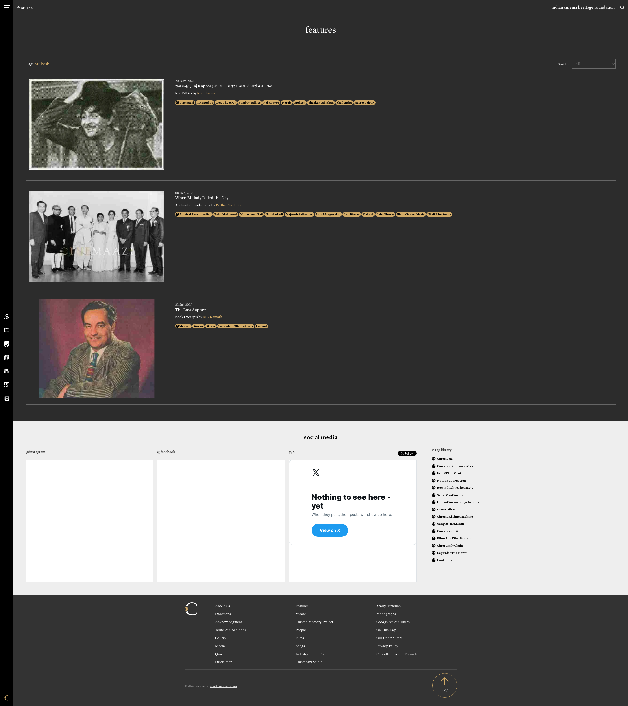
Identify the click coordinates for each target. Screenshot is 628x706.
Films (300, 637)
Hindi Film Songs (439, 214)
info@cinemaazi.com (223, 686)
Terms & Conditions (230, 629)
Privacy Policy (387, 645)
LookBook (444, 560)
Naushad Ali (274, 214)
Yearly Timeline (388, 605)
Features (302, 605)
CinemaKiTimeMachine (455, 516)
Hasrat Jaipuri (364, 102)
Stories (198, 326)
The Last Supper (190, 309)
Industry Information (311, 653)
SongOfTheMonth (450, 524)
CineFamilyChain (450, 545)
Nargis (286, 102)
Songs (300, 645)
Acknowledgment (228, 621)
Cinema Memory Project (314, 621)
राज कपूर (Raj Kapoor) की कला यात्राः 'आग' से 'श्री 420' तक (223, 86)
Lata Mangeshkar (328, 214)
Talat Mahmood (225, 214)
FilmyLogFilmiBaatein (454, 538)
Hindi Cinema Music (411, 214)
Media (220, 645)
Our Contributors (389, 637)
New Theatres (226, 102)
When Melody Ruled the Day (201, 198)
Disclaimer (223, 661)
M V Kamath (212, 317)
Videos (301, 613)
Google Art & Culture (393, 621)
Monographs (386, 613)
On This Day (386, 629)
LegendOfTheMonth (452, 553)
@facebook (166, 452)
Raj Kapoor (271, 102)
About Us (222, 605)
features (25, 8)
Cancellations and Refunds (396, 653)
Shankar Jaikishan (321, 102)
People (301, 629)
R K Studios (205, 102)
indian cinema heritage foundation (583, 7)
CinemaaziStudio (450, 531)
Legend (261, 326)
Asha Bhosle (385, 214)
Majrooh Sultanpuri (299, 214)
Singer (210, 326)
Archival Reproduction (195, 214)
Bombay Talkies (250, 102)
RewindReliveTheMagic (455, 487)
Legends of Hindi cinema (235, 326)
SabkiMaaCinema (450, 495)
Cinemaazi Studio (309, 661)
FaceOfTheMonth (450, 473)
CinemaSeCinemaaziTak (455, 466)
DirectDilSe (446, 509)
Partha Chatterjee (229, 205)
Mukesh (299, 102)
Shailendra (344, 102)
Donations (223, 613)
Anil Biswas (352, 214)
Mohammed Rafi (251, 214)
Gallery (220, 637)
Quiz (218, 653)
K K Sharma (206, 93)
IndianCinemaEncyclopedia (458, 502)
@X (292, 452)
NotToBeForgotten (451, 480)
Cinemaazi (186, 102)
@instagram (35, 452)
